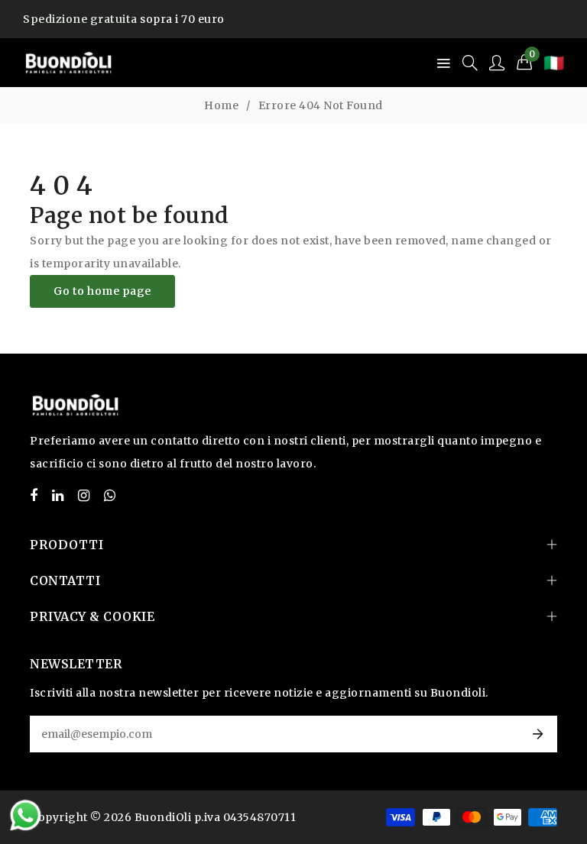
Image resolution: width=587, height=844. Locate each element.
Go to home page (102, 291)
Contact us (534, 19)
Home (221, 105)
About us (465, 19)
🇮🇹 (553, 62)
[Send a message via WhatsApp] (26, 815)
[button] (525, 62)
